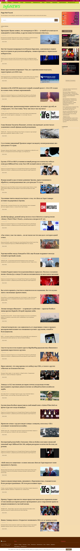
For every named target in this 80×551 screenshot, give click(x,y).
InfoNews (5, 544)
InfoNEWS (11, 6)
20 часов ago (4, 276)
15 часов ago (4, 221)
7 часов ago (4, 111)
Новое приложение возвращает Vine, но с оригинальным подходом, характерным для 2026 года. (71, 108)
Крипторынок (62, 2)
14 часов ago (4, 203)
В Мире (9, 2)
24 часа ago (4, 295)
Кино (43, 2)
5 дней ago (65, 59)
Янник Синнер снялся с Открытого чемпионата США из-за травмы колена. (29, 520)
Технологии (28, 2)
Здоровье (54, 2)
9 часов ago (4, 166)
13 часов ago (4, 184)
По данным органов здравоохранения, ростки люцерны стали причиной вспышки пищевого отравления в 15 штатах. (69, 40)
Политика (16, 2)
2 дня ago (4, 449)
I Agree (68, 549)
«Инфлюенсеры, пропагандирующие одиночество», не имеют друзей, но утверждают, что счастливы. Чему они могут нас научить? (70, 119)
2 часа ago (4, 35)
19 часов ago (4, 258)
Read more (4, 41)
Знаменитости (36, 2)
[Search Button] (56, 20)
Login (73, 0)
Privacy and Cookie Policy (60, 549)
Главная (4, 2)
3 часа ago (4, 56)
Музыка (48, 2)
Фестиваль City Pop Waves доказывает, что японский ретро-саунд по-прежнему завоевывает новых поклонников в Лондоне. (69, 68)
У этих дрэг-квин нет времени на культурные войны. (70, 56)
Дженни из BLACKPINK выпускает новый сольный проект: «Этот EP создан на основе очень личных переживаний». (70, 113)
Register (77, 0)
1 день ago (4, 313)
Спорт (21, 2)
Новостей (8, 545)
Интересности (71, 2)
